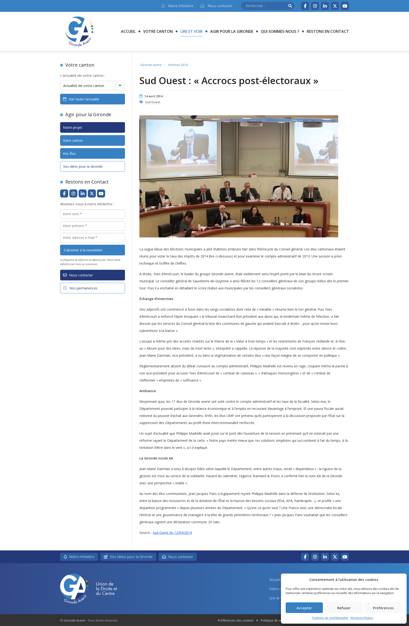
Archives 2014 (178, 65)
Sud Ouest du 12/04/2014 (172, 532)
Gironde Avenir (151, 65)
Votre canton (158, 31)
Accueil (128, 31)
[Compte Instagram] (315, 6)
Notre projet (72, 127)
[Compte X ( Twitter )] (335, 6)
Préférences (383, 607)
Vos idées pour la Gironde (82, 166)
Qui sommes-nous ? (280, 31)
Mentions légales (362, 618)
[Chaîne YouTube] (345, 6)
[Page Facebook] (305, 6)
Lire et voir (191, 31)
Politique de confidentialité (330, 618)
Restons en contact (328, 31)
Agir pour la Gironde (231, 31)
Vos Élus (69, 153)
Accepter (304, 607)
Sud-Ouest (152, 102)
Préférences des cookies (236, 620)
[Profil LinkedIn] (325, 6)
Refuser (344, 607)
